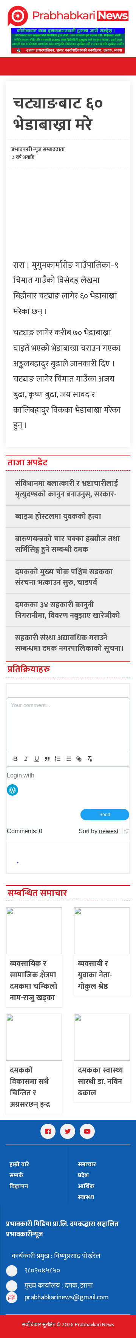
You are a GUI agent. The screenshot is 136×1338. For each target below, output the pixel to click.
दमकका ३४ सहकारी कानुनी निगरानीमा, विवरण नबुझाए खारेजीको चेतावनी (67, 610)
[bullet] (68, 758)
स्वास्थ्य (86, 1197)
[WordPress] (12, 790)
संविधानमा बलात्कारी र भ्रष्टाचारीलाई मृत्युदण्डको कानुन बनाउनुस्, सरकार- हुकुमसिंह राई (66, 488)
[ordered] (58, 758)
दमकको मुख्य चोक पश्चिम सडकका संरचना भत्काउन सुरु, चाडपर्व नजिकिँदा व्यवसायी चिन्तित (64, 577)
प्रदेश (83, 1175)
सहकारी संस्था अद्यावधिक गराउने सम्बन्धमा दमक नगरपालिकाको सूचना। (69, 643)
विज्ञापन (18, 1186)
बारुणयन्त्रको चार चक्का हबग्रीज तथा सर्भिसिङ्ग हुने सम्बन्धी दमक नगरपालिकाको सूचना (67, 544)
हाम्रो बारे (19, 1164)
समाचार (87, 1164)
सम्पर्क (16, 1175)
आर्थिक (86, 1186)
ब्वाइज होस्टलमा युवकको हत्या (58, 516)
